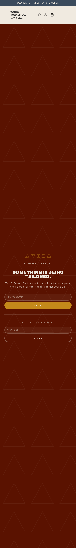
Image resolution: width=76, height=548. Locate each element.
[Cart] (52, 15)
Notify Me (38, 338)
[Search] (39, 15)
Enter (38, 305)
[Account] (45, 15)
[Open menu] (59, 14)
